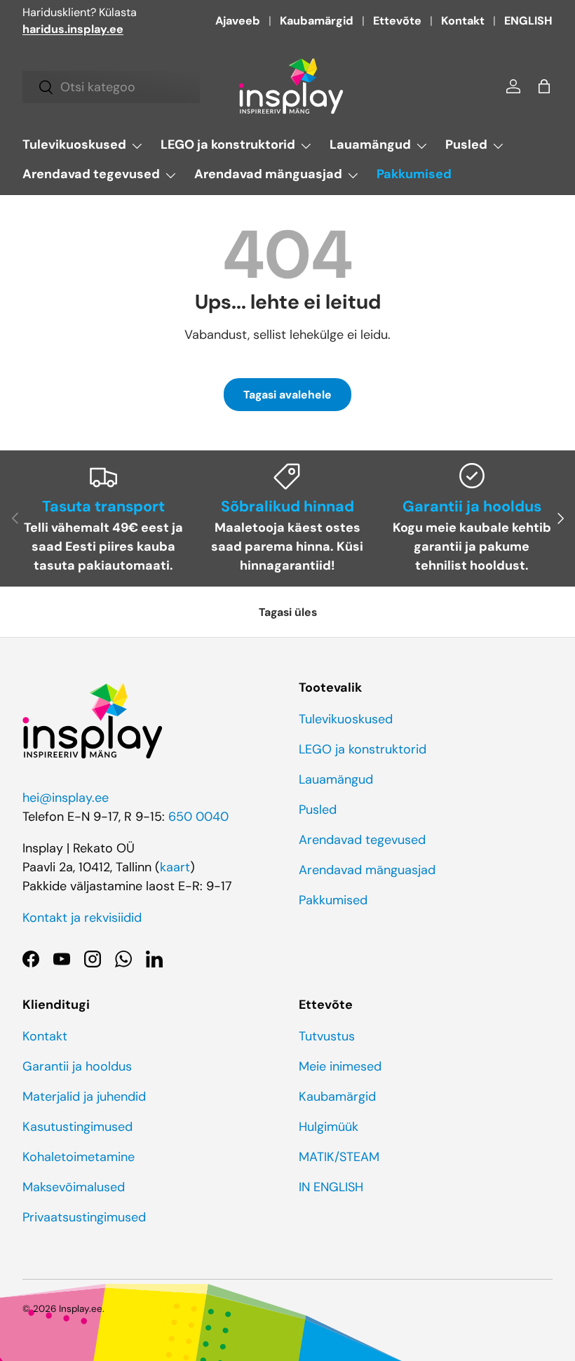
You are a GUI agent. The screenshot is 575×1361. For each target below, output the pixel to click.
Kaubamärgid (316, 20)
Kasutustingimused (77, 1126)
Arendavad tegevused (362, 839)
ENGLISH (528, 20)
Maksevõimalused (73, 1187)
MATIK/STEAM (339, 1156)
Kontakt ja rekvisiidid (82, 917)
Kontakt (463, 20)
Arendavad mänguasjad (367, 869)
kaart (175, 867)
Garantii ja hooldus (77, 1066)
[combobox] (111, 87)
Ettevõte (397, 20)
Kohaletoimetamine (78, 1156)
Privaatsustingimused (84, 1217)
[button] (544, 86)
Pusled (318, 809)
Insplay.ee (80, 1309)
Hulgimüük (328, 1126)
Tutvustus (327, 1036)
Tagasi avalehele (287, 394)
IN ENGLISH (331, 1187)
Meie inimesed (340, 1066)
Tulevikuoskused (346, 719)
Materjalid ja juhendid (84, 1096)
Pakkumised (414, 174)
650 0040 (198, 816)
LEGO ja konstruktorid (362, 749)
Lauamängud (336, 779)
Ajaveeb (237, 20)
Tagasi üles (288, 612)
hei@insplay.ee (65, 797)
